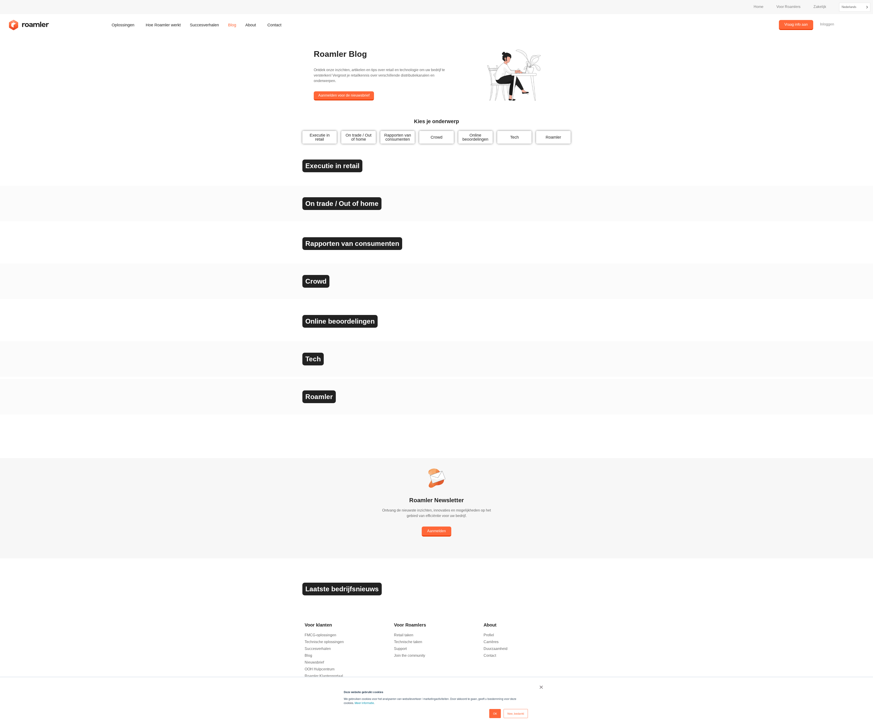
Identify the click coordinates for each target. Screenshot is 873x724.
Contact (274, 25)
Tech (514, 137)
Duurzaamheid (495, 649)
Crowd (436, 137)
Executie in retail (320, 137)
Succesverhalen (204, 25)
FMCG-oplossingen (320, 635)
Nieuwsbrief (314, 662)
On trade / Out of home (358, 137)
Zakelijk (819, 7)
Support (400, 649)
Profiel (489, 635)
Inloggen (827, 24)
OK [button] (495, 713)
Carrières (491, 642)
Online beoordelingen (475, 137)
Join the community (409, 655)
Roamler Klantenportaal (324, 676)
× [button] (541, 686)
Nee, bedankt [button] (515, 713)
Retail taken (403, 635)
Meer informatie (364, 703)
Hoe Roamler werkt (163, 25)
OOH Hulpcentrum (319, 669)
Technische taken (408, 642)
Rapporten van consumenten (397, 137)
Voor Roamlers (788, 7)
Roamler (553, 137)
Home (758, 7)
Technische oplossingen (324, 642)
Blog (232, 25)
